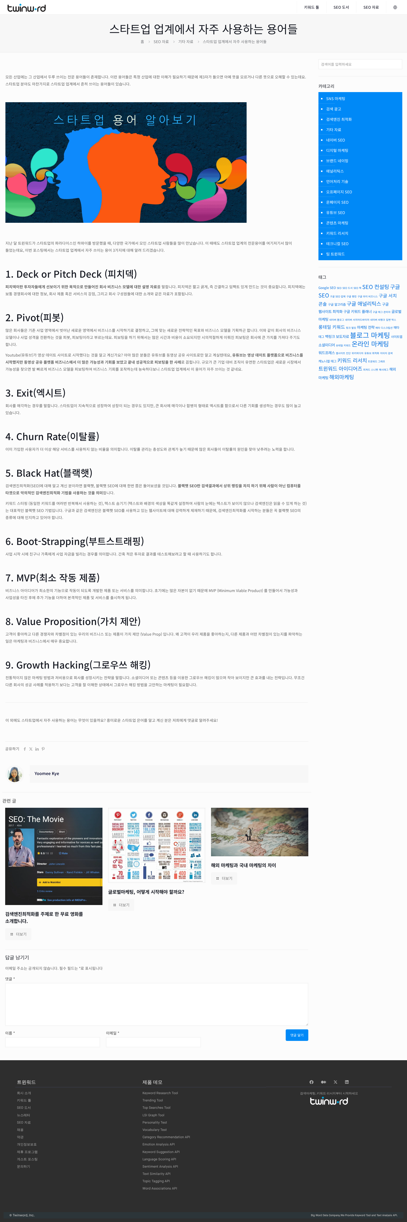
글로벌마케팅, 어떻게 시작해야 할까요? (146, 891)
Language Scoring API (159, 1159)
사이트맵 (396, 336)
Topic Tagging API (156, 1181)
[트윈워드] (27, 7)
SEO (339, 288)
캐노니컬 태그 (327, 361)
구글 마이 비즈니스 (368, 296)
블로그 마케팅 (370, 335)
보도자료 (342, 336)
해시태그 (383, 369)
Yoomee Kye (47, 773)
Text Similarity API (156, 1174)
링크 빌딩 (351, 327)
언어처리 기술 (337, 181)
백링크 (330, 336)
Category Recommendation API (166, 1137)
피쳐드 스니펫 (370, 369)
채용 (20, 1130)
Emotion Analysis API (158, 1144)
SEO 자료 (161, 41)
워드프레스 (326, 352)
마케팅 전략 (365, 327)
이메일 (112, 1033)
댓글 (10, 979)
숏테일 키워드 (343, 345)
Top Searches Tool (156, 1107)
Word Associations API (159, 1188)
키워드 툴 (24, 1100)
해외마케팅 (341, 377)
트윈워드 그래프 (376, 361)
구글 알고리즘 (337, 304)
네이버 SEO (335, 140)
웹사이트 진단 (343, 353)
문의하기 (23, 1166)
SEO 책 (357, 288)
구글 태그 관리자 (382, 312)
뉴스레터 (23, 1115)
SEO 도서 (347, 288)
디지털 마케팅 (337, 150)
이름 (10, 1033)
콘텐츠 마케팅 (337, 223)
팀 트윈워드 (335, 254)
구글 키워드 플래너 (357, 311)
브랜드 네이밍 (337, 160)
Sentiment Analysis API (160, 1166)
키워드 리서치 (337, 233)
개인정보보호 (27, 1144)
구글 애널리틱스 (364, 303)
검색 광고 (333, 109)
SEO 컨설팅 (375, 287)
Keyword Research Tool (160, 1093)
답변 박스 (391, 319)
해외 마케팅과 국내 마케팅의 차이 (243, 865)
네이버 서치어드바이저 (357, 319)
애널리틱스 (335, 171)
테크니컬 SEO (337, 243)
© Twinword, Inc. (22, 1215)
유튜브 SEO (335, 212)
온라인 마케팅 (370, 343)
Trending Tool (152, 1100)
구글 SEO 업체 (338, 296)
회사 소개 (24, 1093)
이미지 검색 (386, 353)
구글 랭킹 (351, 296)
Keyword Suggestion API (161, 1152)
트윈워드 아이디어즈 (340, 368)
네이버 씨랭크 (377, 319)
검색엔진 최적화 (339, 119)
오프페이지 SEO (339, 192)
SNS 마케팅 (335, 98)
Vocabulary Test (154, 1130)
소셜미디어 (326, 345)
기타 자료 (185, 41)
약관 (20, 1137)
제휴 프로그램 (27, 1152)
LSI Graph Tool (153, 1115)
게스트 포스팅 (27, 1159)
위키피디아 (357, 353)
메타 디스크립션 (384, 327)
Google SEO (327, 287)
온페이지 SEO (337, 202)
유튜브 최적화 (371, 353)
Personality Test (154, 1122)
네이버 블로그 (336, 319)
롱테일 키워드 (331, 327)
